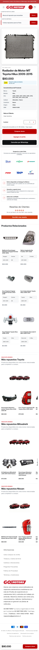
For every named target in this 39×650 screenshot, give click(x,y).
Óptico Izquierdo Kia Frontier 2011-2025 (26, 251)
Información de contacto (27, 633)
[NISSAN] (19, 507)
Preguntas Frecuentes (11, 566)
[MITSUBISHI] (19, 442)
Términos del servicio (15, 636)
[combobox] (19, 15)
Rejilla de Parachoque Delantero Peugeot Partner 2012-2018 (10, 252)
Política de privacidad (32, 630)
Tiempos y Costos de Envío (12, 558)
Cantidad (5, 122)
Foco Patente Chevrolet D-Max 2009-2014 (28, 332)
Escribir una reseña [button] (19, 217)
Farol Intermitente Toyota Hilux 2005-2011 (28, 291)
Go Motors (9, 630)
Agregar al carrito (19, 137)
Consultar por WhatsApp (19, 142)
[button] (4, 7)
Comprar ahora (19, 131)
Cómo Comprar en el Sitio (12, 554)
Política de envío (27, 636)
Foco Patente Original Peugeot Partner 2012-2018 (9, 292)
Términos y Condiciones (11, 575)
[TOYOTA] (19, 377)
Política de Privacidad (11, 571)
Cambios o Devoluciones (11, 562)
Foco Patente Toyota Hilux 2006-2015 (10, 332)
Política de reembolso (13, 633)
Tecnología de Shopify (18, 630)
